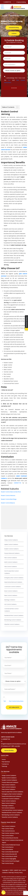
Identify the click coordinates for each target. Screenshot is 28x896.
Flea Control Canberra (10, 566)
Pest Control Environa (8, 831)
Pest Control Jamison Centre (10, 833)
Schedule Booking (14, 27)
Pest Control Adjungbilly (9, 859)
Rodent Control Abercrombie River (11, 492)
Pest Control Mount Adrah (9, 856)
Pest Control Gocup (8, 863)
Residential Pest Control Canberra (13, 615)
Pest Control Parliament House (11, 845)
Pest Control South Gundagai (10, 861)
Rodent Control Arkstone (8, 495)
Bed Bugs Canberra (9, 600)
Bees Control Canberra (10, 595)
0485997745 (7, 2)
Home (4, 759)
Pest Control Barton (8, 847)
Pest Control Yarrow (8, 828)
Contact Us (5, 764)
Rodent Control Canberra (11, 549)
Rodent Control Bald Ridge (8, 499)
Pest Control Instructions (16, 701)
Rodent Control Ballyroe (8, 503)
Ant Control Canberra (10, 604)
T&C (9, 80)
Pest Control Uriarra (7, 835)
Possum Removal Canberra (11, 553)
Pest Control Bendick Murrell (10, 852)
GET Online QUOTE (14, 707)
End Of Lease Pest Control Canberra (12, 792)
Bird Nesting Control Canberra (12, 620)
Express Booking (21, 2)
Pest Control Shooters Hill (9, 854)
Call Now (14, 33)
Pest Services (6, 762)
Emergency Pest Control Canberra (13, 578)
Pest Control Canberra (10, 557)
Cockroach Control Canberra (12, 586)
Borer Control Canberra (10, 591)
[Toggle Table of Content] (16, 107)
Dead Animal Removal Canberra (13, 582)
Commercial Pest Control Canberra (12, 810)
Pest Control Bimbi (7, 849)
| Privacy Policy (18, 872)
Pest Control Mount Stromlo (10, 838)
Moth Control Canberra (10, 562)
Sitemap (4, 766)
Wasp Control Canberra (11, 540)
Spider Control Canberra (11, 544)
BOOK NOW (14, 88)
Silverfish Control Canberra (12, 624)
